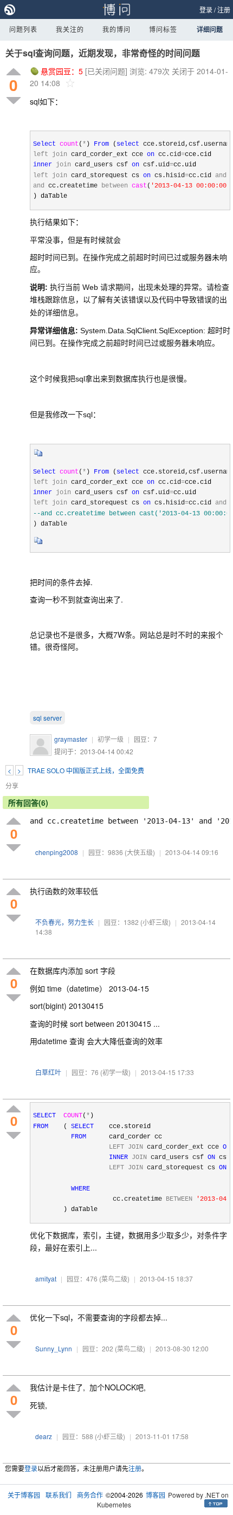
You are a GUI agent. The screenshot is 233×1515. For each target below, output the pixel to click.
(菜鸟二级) (114, 1278)
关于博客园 (24, 1494)
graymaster (70, 738)
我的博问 (116, 29)
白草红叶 (48, 1072)
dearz (43, 1436)
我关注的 (70, 29)
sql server (47, 717)
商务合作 (90, 1494)
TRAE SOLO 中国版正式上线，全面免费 (86, 770)
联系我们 (59, 1494)
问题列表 (23, 29)
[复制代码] (38, 456)
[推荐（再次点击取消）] (13, 72)
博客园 (155, 1494)
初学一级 (111, 738)
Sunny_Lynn (53, 1348)
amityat (45, 1278)
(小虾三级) (155, 922)
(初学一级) (115, 1072)
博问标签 (163, 29)
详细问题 (210, 29)
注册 (223, 9)
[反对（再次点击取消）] (13, 100)
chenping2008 (56, 852)
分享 (11, 785)
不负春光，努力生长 (64, 922)
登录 (205, 9)
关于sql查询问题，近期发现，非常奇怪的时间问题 (102, 53)
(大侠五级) (140, 852)
